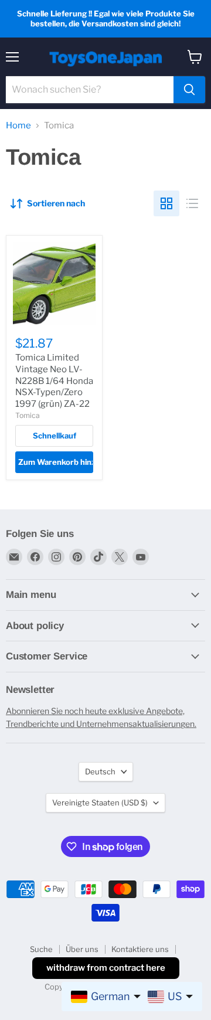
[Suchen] (189, 89)
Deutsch (100, 771)
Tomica (27, 415)
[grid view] (166, 203)
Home (18, 126)
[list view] (192, 203)
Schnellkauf (54, 435)
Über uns (82, 949)
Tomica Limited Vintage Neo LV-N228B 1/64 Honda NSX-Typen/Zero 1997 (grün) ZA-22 (54, 380)
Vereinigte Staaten (100, 802)
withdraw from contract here (105, 968)
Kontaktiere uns (140, 949)
